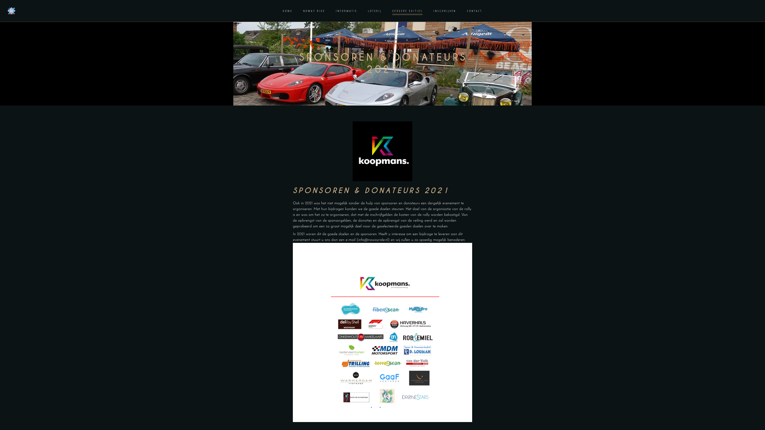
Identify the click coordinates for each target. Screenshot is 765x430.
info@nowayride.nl (373, 240)
